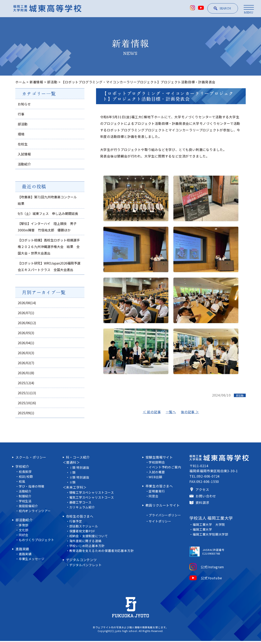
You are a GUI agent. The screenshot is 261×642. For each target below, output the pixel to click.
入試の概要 (157, 472)
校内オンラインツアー (35, 511)
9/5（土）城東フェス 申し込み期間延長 (48, 213)
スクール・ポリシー (30, 457)
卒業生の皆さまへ (159, 485)
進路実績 (22, 548)
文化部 (23, 530)
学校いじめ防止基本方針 (87, 546)
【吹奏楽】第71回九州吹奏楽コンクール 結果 (49, 200)
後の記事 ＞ (190, 411)
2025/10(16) (27, 402)
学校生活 (25, 501)
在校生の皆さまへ (79, 516)
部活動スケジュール (83, 526)
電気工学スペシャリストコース (91, 497)
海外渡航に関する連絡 (85, 541)
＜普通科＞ (71, 462)
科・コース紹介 (78, 457)
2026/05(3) (26, 332)
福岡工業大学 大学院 (209, 524)
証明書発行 (157, 491)
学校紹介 (22, 466)
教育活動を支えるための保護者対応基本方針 (101, 550)
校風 (22, 481)
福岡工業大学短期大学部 (210, 534)
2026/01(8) (26, 372)
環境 (21, 134)
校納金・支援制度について (88, 536)
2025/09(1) (26, 412)
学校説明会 (157, 462)
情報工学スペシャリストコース (91, 492)
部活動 (52, 81)
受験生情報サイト (159, 457)
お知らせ (24, 104)
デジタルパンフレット (85, 565)
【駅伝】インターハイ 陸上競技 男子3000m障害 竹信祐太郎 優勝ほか (47, 226)
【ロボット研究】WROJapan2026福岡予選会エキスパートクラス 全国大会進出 (49, 266)
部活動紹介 (24, 519)
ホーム (20, 81)
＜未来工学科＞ (75, 487)
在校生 (23, 144)
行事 (21, 114)
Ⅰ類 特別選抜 (79, 467)
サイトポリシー (160, 521)
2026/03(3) (26, 352)
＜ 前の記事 (152, 411)
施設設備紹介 (28, 506)
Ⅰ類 (72, 472)
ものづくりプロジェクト (36, 540)
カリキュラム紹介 (82, 507)
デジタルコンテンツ (81, 559)
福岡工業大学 (202, 529)
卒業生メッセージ (31, 559)
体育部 (23, 525)
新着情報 (36, 81)
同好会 (23, 535)
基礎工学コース (80, 502)
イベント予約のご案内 (165, 467)
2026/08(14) (27, 302)
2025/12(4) (26, 382)
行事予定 (75, 521)
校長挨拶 (25, 471)
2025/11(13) (27, 392)
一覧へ (171, 411)
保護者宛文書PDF (82, 531)
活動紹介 (24, 164)
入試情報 (24, 154)
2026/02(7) (26, 362)
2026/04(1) (26, 342)
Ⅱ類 (72, 482)
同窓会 (153, 496)
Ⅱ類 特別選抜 (79, 477)
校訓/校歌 (26, 476)
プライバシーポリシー (165, 515)
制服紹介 (25, 496)
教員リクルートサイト (163, 505)
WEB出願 (155, 477)
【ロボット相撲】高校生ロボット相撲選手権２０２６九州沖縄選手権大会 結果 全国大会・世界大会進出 (49, 247)
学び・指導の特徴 (31, 486)
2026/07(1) (26, 312)
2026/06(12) (27, 322)
